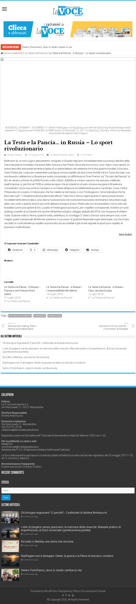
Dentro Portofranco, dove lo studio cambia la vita (47, 47)
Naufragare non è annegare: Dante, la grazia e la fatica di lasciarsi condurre (43, 362)
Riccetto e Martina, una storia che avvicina (25, 357)
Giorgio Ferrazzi (14, 155)
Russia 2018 (55, 316)
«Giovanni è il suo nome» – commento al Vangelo (113, 326)
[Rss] (63, 595)
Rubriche (17, 53)
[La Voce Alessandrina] (68, 10)
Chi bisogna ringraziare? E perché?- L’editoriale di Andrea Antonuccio (40, 343)
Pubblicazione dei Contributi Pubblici (21, 466)
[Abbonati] (68, 29)
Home (6, 53)
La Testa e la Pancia (36, 53)
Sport (71, 155)
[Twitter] (69, 595)
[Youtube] (73, 595)
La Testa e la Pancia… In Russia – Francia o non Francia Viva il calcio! (22, 291)
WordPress (50, 591)
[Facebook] (66, 595)
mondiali (40, 316)
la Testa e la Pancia (20, 316)
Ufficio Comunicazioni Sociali (89, 591)
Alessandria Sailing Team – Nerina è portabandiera (23, 326)
